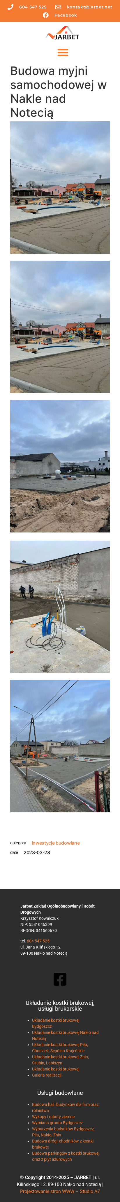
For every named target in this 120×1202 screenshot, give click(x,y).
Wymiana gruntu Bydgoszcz (57, 1122)
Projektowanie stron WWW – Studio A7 (60, 1191)
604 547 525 (38, 941)
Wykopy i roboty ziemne (53, 1116)
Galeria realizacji (46, 1075)
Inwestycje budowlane (56, 843)
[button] (63, 52)
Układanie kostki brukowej (55, 1069)
